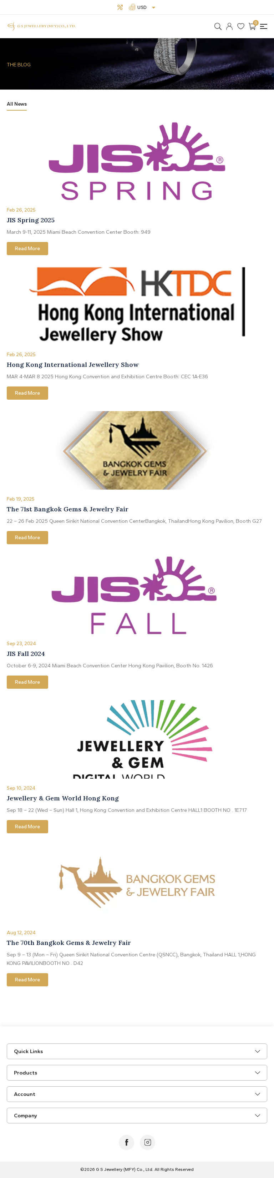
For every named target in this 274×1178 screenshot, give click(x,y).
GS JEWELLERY (42, 26)
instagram (147, 1142)
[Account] (229, 26)
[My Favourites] (240, 26)
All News (17, 104)
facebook (126, 1142)
